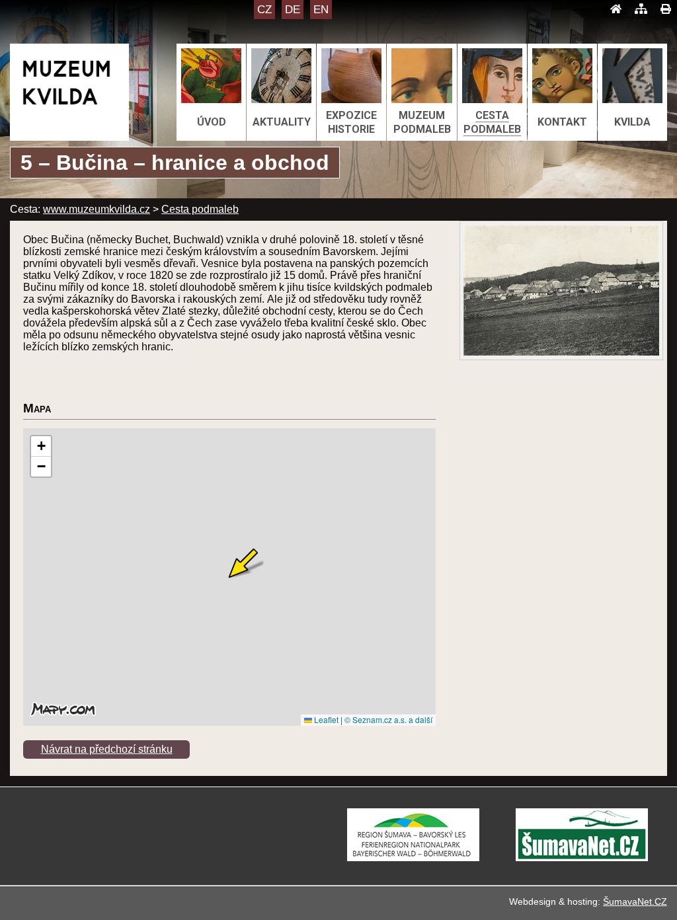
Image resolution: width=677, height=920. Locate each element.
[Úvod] (616, 9)
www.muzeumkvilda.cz (96, 209)
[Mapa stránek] (641, 9)
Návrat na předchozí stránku (107, 749)
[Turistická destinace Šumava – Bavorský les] (413, 857)
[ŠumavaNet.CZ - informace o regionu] (582, 857)
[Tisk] (665, 9)
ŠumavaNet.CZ (635, 901)
